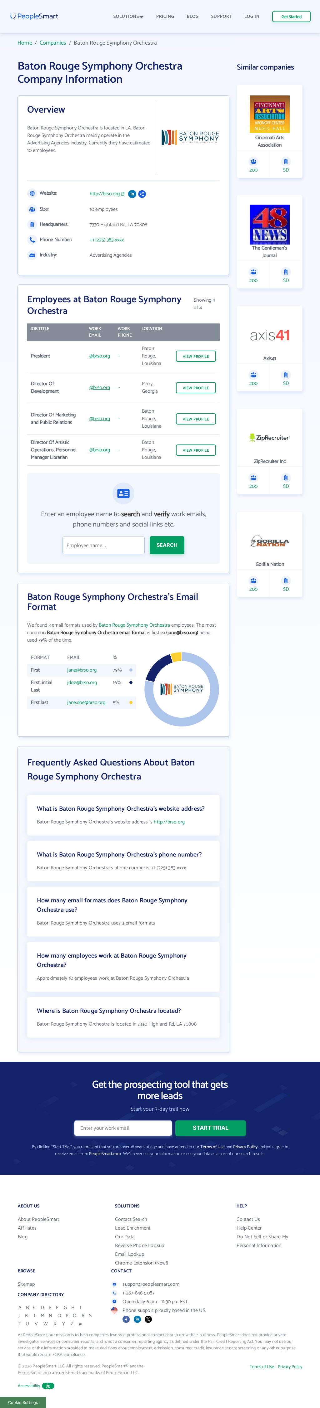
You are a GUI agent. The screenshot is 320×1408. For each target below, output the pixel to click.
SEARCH (167, 545)
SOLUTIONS (126, 16)
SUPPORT (221, 16)
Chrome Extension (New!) (141, 1263)
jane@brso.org (82, 670)
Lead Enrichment (132, 1228)
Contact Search (131, 1219)
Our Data (125, 1237)
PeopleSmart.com (105, 1154)
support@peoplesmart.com (150, 1284)
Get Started (292, 17)
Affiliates (27, 1228)
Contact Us (248, 1219)
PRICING (165, 16)
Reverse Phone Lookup (139, 1245)
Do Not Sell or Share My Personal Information (262, 1241)
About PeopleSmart (38, 1219)
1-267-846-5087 (138, 1293)
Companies (53, 43)
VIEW (196, 357)
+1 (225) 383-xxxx (107, 240)
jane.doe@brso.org (86, 702)
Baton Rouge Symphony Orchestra (134, 625)
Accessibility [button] (29, 1386)
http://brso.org (105, 194)
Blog (23, 1237)
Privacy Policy (245, 1147)
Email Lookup (129, 1254)
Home (25, 43)
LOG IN (252, 16)
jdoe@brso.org (82, 682)
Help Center (249, 1228)
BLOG (193, 16)
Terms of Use (212, 1147)
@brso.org (99, 356)
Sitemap (26, 1284)
